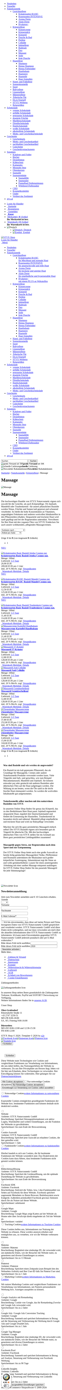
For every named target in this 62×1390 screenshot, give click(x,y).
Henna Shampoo (26, 66)
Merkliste (16, 571)
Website (4, 1114)
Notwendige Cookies (14, 1093)
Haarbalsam (23, 71)
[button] (12, 227)
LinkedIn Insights (9, 1369)
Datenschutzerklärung (11, 1076)
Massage (22, 53)
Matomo (5, 1245)
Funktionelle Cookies (14, 1146)
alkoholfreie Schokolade (24, 131)
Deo (20, 50)
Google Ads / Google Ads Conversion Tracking (23, 1313)
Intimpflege (23, 45)
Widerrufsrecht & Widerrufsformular (24, 967)
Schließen (10, 1056)
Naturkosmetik (13, 9)
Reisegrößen (18, 105)
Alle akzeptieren (12, 1082)
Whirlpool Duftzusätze (28, 186)
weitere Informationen (41, 1224)
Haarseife (22, 76)
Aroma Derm (24, 19)
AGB (10, 972)
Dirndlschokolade (21, 123)
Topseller (11, 6)
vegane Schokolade (21, 110)
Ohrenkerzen (19, 170)
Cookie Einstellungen (17, 978)
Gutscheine (18, 147)
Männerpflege (19, 94)
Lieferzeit (12, 970)
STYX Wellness (20, 102)
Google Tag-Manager (11, 1332)
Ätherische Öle (19, 97)
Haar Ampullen (25, 79)
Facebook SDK (8, 1185)
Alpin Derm (23, 22)
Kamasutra (17, 165)
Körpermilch (24, 32)
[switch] (6, 1385)
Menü (5, 242)
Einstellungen (27, 1088)
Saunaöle (17, 173)
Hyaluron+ (23, 24)
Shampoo (22, 63)
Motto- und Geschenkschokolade (28, 134)
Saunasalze (23, 180)
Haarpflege (18, 61)
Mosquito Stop (19, 167)
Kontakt (11, 965)
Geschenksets (19, 139)
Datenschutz (13, 959)
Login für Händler (15, 204)
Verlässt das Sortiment (23, 196)
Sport (15, 87)
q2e (42, 1035)
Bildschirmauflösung (10, 1169)
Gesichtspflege (19, 11)
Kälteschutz (18, 162)
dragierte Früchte (20, 118)
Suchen (32, 461)
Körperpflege (19, 27)
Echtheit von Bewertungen (19, 975)
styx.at (10, 199)
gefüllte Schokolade (22, 113)
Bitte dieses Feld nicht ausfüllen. (16, 943)
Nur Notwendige (28, 1085)
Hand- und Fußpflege (22, 81)
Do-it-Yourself (19, 100)
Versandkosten (29, 568)
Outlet (15, 193)
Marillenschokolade (22, 120)
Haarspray (23, 74)
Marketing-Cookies (13, 1277)
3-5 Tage (15, 561)
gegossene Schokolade (23, 115)
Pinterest (5, 1263)
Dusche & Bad (25, 37)
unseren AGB (40, 1000)
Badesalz (22, 48)
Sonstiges (11, 152)
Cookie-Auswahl (9, 1132)
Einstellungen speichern (23, 1385)
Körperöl (22, 35)
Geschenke (12, 136)
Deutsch (26, 230)
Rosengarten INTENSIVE (30, 16)
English (26, 232)
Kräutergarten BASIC (28, 14)
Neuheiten (11, 3)
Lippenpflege (19, 92)
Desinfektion (18, 160)
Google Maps (7, 1208)
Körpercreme (24, 29)
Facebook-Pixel (8, 1350)
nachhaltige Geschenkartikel (25, 144)
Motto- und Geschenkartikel (25, 141)
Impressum (12, 962)
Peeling (21, 40)
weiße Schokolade (21, 128)
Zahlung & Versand (16, 957)
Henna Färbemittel (26, 68)
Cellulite (22, 42)
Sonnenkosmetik (20, 84)
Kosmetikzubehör (21, 191)
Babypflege (18, 89)
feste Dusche (24, 58)
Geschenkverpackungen (24, 149)
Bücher (16, 157)
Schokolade (12, 107)
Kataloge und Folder (22, 154)
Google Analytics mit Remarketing (17, 1297)
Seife (20, 55)
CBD (15, 188)
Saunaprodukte (19, 175)
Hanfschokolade (20, 126)
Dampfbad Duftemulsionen (30, 183)
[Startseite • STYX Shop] (8, 237)
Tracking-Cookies (12, 1224)
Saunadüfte (23, 178)
